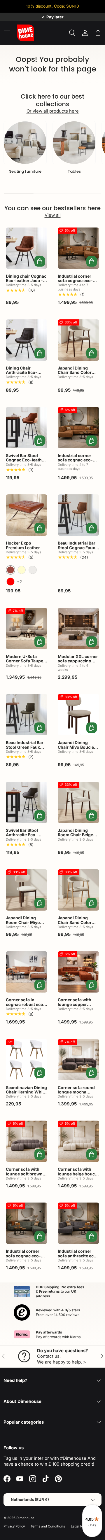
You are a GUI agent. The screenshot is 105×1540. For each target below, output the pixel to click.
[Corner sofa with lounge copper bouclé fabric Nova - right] (78, 972)
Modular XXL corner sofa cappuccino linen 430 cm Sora (78, 661)
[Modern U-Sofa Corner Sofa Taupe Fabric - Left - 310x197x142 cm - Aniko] (26, 628)
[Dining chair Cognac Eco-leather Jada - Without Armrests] (26, 248)
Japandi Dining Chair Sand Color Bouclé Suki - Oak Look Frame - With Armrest (76, 926)
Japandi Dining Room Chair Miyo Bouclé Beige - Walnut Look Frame (25, 924)
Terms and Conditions (48, 1526)
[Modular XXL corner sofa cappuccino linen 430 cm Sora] (78, 628)
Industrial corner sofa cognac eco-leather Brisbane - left (75, 462)
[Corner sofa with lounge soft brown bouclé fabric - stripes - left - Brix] (26, 1141)
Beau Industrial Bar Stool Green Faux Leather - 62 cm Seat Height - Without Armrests (26, 751)
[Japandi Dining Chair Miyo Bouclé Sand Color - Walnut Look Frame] (78, 714)
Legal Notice (80, 1526)
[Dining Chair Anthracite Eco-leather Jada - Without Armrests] (26, 340)
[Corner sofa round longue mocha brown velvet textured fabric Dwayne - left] (78, 1059)
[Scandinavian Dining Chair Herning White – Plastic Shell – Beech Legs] (26, 1059)
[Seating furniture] (25, 142)
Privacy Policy (14, 1526)
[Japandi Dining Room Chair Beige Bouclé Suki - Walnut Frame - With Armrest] (78, 802)
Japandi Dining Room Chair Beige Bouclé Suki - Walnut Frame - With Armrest (78, 839)
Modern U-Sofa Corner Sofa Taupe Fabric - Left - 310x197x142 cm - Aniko (24, 665)
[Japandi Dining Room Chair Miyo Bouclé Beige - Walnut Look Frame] (26, 890)
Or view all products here (53, 111)
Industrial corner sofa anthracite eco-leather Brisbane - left (78, 1258)
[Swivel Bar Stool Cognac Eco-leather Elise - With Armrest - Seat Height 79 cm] (26, 427)
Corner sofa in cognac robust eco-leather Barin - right (25, 1004)
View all (53, 215)
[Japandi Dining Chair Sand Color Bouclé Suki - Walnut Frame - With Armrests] (78, 340)
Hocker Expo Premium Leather (23, 545)
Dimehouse (25, 1518)
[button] (98, 33)
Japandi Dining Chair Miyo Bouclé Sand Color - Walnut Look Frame (78, 749)
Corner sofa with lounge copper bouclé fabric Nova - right (78, 1006)
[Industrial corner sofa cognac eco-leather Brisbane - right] (78, 248)
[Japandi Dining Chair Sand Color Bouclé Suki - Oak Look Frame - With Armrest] (78, 890)
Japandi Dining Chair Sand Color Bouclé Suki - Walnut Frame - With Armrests (78, 376)
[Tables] (74, 142)
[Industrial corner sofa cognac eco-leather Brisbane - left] (78, 427)
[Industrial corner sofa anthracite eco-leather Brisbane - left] (78, 1223)
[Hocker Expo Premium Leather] (26, 515)
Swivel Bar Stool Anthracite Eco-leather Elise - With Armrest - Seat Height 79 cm (25, 839)
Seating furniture (25, 171)
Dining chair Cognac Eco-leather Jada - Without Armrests (26, 281)
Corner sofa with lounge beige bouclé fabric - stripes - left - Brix (78, 1176)
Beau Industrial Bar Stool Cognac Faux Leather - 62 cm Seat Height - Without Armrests (78, 552)
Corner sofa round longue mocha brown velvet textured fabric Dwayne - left (76, 1096)
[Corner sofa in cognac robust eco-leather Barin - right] (26, 972)
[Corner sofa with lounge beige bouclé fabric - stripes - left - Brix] (78, 1141)
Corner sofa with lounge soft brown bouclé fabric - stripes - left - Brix (24, 1176)
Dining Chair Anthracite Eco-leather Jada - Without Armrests (24, 374)
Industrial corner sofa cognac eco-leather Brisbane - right (75, 283)
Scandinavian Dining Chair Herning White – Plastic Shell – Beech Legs (26, 1094)
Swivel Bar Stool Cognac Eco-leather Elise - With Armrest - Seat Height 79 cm (26, 462)
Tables (74, 171)
